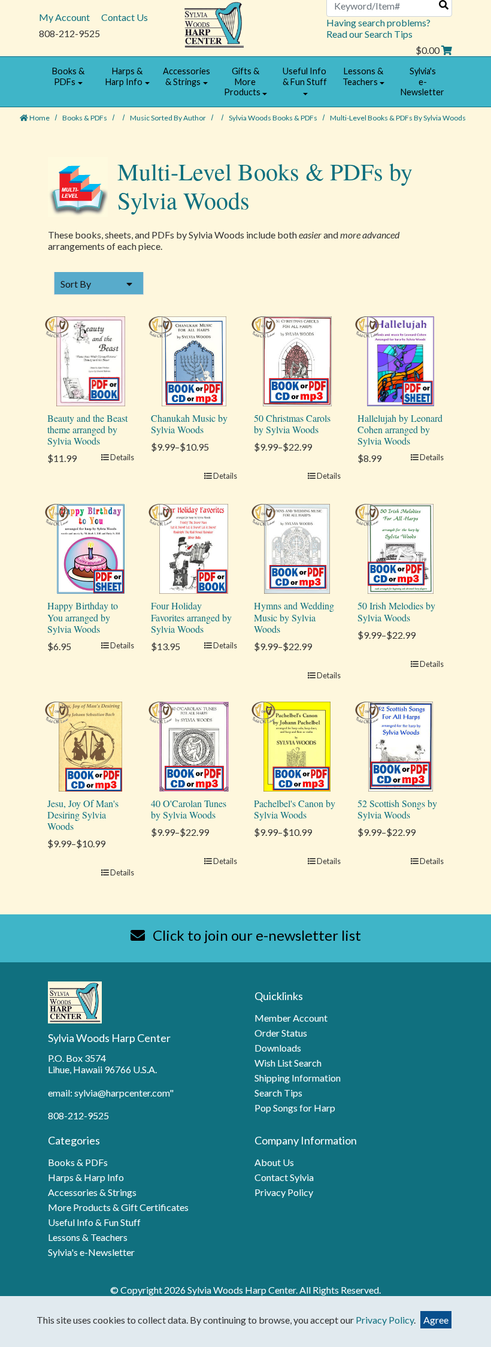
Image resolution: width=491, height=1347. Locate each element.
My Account (64, 17)
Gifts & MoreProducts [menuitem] (242, 81)
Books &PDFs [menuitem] (68, 76)
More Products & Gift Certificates (118, 1207)
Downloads (277, 1047)
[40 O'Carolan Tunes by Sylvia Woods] (194, 745)
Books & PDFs (85, 117)
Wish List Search (288, 1062)
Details (121, 457)
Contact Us (124, 17)
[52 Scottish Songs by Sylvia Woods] (400, 745)
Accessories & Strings (92, 1192)
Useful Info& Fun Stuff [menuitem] (305, 76)
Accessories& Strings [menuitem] (186, 76)
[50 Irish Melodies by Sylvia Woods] (401, 547)
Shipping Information (297, 1077)
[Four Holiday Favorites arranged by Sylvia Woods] (193, 547)
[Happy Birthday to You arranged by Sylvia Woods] (91, 547)
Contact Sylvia (284, 1177)
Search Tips (278, 1092)
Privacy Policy (283, 1192)
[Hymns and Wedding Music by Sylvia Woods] (297, 547)
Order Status (280, 1032)
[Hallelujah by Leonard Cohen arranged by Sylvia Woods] (401, 360)
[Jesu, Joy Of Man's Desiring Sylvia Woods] (90, 745)
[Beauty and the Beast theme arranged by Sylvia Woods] (91, 360)
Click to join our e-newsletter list (255, 935)
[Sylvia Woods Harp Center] (214, 23)
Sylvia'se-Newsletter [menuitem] (422, 81)
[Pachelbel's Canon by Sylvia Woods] (297, 745)
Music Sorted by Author (168, 117)
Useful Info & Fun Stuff (94, 1222)
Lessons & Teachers (88, 1237)
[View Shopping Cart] (446, 50)
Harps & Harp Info (86, 1177)
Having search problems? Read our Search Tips (378, 28)
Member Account (291, 1017)
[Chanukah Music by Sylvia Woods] (194, 360)
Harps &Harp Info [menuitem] (124, 76)
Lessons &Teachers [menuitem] (363, 76)
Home (39, 117)
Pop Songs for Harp (294, 1107)
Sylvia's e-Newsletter (91, 1252)
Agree (435, 1319)
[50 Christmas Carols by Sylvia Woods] (297, 360)
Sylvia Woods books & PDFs (274, 117)
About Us (274, 1162)
